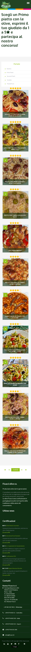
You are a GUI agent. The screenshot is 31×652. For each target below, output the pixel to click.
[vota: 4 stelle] (18, 88)
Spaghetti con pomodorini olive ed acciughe (15, 115)
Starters (9, 68)
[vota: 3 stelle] (15, 88)
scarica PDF (7, 532)
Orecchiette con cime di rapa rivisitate (15, 148)
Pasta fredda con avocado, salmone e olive (14, 350)
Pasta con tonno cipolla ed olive (15, 216)
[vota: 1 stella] (11, 88)
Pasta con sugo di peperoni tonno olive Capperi (14, 451)
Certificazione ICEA (11, 556)
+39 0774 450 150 (10, 618)
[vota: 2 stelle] (13, 88)
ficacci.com (26, 641)
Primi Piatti (10, 72)
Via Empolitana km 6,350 (11, 588)
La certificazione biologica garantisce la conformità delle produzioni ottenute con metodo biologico (14, 561)
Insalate (9, 80)
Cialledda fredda (15, 250)
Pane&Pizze (10, 83)
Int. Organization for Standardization (15, 546)
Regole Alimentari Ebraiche (15, 568)
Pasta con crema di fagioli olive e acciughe (15, 182)
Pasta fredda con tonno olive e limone (15, 418)
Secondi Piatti (11, 76)
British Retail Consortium (12, 525)
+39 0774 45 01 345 (11, 629)
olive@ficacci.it (9, 635)
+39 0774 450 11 (10, 612)
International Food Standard (13, 536)
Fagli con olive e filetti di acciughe (15, 317)
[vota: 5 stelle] (20, 88)
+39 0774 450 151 (10, 624)
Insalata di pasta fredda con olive (15, 384)
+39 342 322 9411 (9, 607)
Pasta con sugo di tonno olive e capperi (15, 283)
